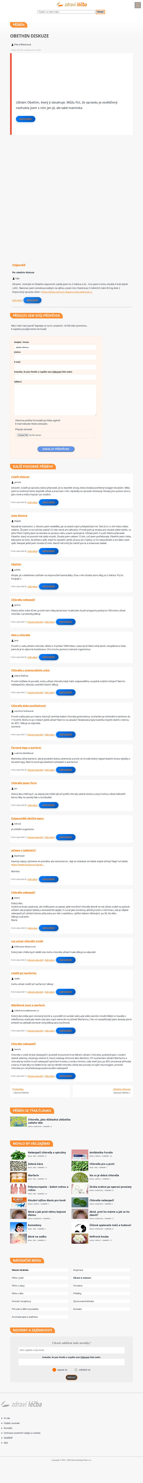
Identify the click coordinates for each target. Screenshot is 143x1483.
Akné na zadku (37, 1236)
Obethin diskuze (122, 1089)
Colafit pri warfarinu (23, 973)
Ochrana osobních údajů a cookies (22, 1432)
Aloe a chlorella (20, 635)
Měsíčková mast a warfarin (28, 1005)
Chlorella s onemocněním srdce (30, 670)
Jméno (17, 352)
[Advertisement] (72, 72)
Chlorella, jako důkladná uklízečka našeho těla (49, 1121)
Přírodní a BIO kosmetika (25, 1309)
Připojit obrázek (23, 429)
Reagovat (32, 300)
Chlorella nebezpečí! (23, 1043)
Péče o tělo (17, 1293)
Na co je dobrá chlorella (104, 1175)
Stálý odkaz (17, 300)
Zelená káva (35, 1164)
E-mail (17, 361)
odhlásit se (84, 1369)
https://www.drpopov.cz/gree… (27, 864)
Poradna (77, 1285)
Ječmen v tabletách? (23, 850)
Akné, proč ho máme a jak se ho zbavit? (110, 1213)
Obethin (16, 564)
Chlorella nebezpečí (23, 599)
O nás (7, 1418)
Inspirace (78, 1270)
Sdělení (18, 381)
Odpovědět (25, 119)
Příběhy (77, 1293)
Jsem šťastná (19, 515)
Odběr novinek (12, 1423)
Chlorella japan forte (24, 783)
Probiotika (17, 1089)
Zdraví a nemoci (82, 1277)
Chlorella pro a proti (102, 1164)
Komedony (34, 1225)
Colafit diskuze (20, 476)
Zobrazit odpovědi (35, 622)
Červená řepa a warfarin (26, 747)
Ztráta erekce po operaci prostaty (111, 1186)
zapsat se (62, 1369)
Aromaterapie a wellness (25, 1316)
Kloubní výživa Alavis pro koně (47, 1200)
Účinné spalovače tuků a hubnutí (110, 1225)
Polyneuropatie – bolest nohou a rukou (48, 1188)
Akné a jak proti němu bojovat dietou (47, 1213)
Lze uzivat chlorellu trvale (27, 941)
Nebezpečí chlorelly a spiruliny (47, 1152)
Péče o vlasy (18, 1285)
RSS (6, 1442)
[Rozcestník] (138, 5)
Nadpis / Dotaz (21, 342)
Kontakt (77, 1309)
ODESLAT (71, 1377)
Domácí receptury (21, 1301)
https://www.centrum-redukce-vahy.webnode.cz (66, 291)
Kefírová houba (99, 1236)
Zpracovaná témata (83, 1301)
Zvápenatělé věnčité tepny (27, 818)
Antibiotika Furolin (101, 1152)
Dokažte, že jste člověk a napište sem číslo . (43, 371)
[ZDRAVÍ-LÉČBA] (71, 7)
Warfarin (33, 1175)
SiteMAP (8, 1437)
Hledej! (100, 12)
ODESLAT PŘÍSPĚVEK (55, 449)
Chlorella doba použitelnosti (28, 705)
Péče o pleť (17, 1277)
